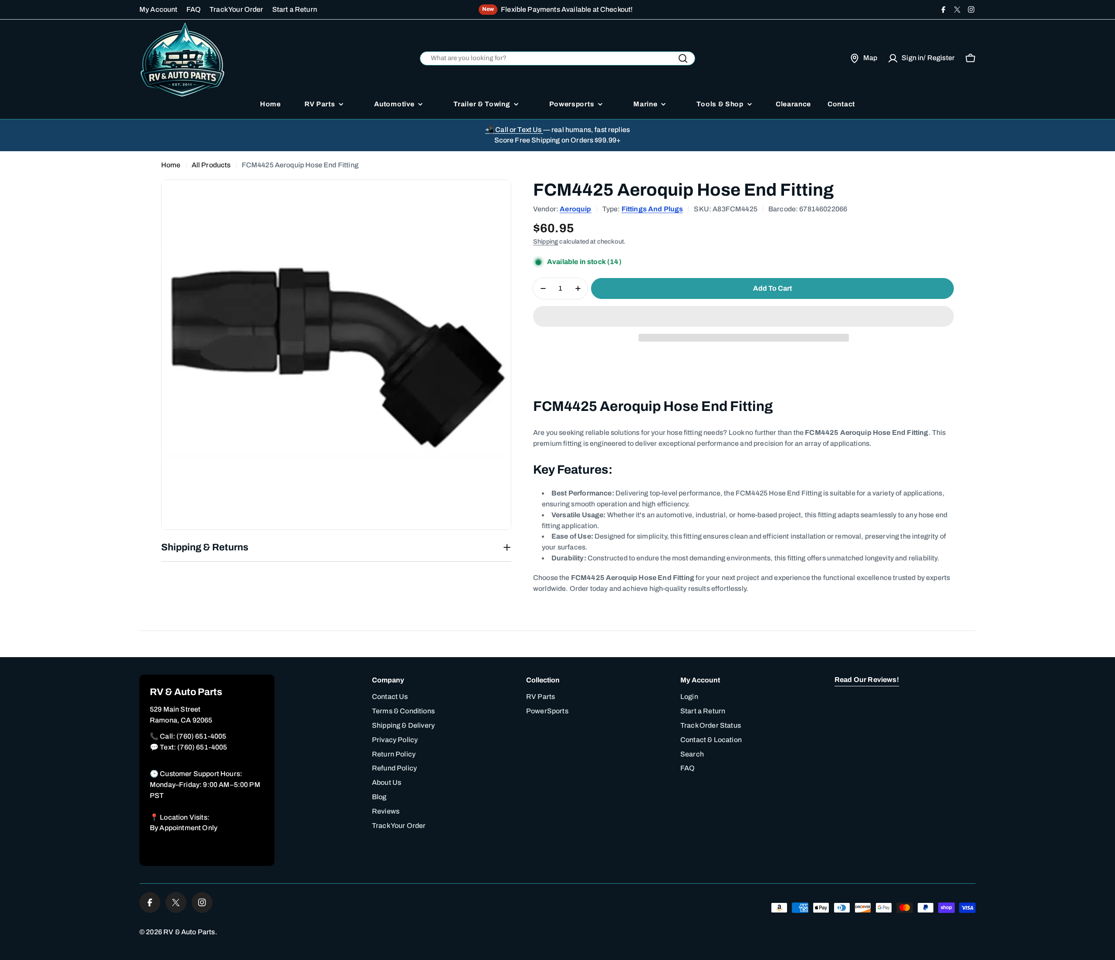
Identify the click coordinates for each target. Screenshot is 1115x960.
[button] (743, 316)
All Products (211, 165)
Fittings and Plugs (652, 209)
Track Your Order (236, 9)
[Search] (683, 58)
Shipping (545, 241)
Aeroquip (575, 209)
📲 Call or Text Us (514, 129)
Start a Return (294, 9)
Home (171, 165)
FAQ (193, 9)
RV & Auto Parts (189, 932)
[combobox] (557, 58)
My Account (158, 9)
